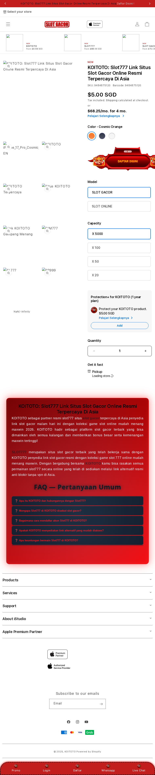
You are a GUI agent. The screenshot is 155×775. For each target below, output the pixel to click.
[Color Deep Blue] (102, 136)
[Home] (57, 24)
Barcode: (118, 85)
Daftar (77, 770)
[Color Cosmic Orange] (92, 136)
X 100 (96, 248)
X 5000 (97, 234)
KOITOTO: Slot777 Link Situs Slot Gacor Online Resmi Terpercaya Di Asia (77, 3)
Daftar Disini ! (125, 3)
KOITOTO (70, 751)
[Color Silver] (112, 136)
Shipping (112, 100)
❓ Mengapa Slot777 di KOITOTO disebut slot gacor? (48, 510)
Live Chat (139, 770)
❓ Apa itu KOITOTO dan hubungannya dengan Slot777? (50, 500)
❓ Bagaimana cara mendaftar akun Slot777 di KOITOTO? (51, 520)
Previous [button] (5, 4)
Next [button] (150, 4)
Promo (16, 770)
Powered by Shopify (88, 751)
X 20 (95, 275)
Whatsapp (108, 770)
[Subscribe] (101, 704)
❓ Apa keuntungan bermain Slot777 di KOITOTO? (46, 540)
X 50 (95, 261)
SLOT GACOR (102, 192)
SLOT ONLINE (102, 206)
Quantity (94, 341)
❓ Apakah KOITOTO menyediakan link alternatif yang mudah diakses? (59, 530)
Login (46, 770)
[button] (8, 24)
